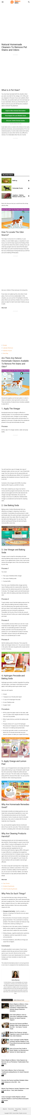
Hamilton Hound (7, 350)
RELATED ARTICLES (7, 1000)
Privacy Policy (18, 1109)
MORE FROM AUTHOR (19, 1000)
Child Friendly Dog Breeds (10, 889)
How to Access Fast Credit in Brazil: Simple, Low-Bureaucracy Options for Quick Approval (19, 1050)
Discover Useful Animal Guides (15, 120)
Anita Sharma (15, 980)
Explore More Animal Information (15, 110)
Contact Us (24, 1109)
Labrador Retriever (8, 348)
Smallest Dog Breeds (8, 886)
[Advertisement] (15, 21)
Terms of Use (11, 1109)
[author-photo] (15, 978)
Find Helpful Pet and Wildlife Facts (15, 115)
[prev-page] (2, 1056)
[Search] (29, 2)
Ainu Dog (5, 353)
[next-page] (5, 1056)
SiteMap (15, 1110)
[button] (2, 2)
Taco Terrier (6, 883)
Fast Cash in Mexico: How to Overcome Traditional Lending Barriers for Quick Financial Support (15, 1072)
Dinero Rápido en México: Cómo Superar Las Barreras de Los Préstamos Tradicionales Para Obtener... (15, 1061)
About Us (5, 1109)
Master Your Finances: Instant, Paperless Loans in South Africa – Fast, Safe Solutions (19, 1034)
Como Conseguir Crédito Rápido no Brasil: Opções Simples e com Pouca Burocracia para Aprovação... (15, 1098)
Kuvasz (5, 345)
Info (2, 1065)
